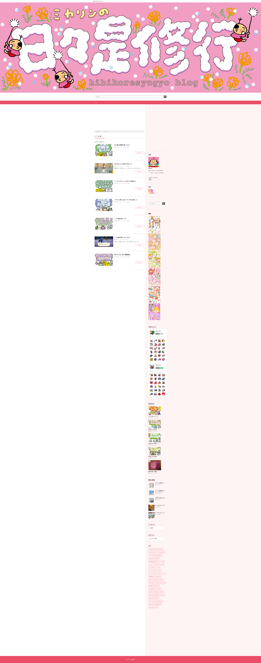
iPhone (160, 549)
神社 (163, 595)
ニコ (159, 570)
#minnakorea (152, 549)
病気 (161, 592)
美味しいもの (153, 601)
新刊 (157, 585)
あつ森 (128, 147)
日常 (159, 588)
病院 (151, 595)
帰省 (151, 582)
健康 (151, 579)
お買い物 (159, 555)
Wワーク (156, 552)
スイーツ (157, 567)
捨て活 (164, 582)
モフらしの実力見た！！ (160, 482)
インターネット (153, 564)
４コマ (123, 147)
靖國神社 (158, 604)
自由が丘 (152, 604)
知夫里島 (156, 595)
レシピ (158, 573)
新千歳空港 (152, 588)
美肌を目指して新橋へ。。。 (154, 471)
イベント (161, 561)
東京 (151, 592)
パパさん (152, 573)
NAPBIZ (133, 659)
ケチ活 (161, 564)
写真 (122, 239)
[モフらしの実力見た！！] (151, 485)
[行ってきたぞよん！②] (151, 508)
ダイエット (152, 570)
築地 (150, 598)
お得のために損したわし (160, 497)
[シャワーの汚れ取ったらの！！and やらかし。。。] (151, 493)
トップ (96, 102)
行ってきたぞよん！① (159, 512)
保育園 (158, 576)
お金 (151, 558)
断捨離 (151, 585)
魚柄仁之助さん (153, 607)
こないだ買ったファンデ (153, 416)
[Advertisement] (119, 119)
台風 (156, 579)
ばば (156, 558)
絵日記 (156, 598)
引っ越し (157, 582)
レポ (164, 573)
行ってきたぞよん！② (159, 505)
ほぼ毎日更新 (152, 561)
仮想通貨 (152, 576)
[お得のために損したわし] (151, 500)
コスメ (151, 567)
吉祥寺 (161, 579)
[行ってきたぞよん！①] (151, 515)
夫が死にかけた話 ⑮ (152, 443)
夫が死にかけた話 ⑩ (152, 456)
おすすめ (152, 555)
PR (150, 552)
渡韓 (156, 592)
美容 (160, 601)
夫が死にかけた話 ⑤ (152, 429)
